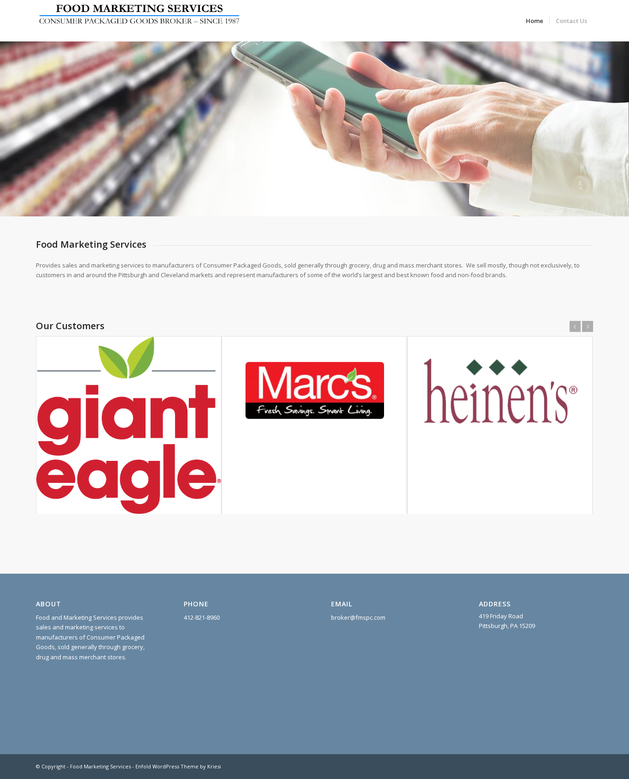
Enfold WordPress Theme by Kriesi (178, 766)
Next (587, 326)
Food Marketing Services (100, 766)
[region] (314, 119)
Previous (575, 326)
